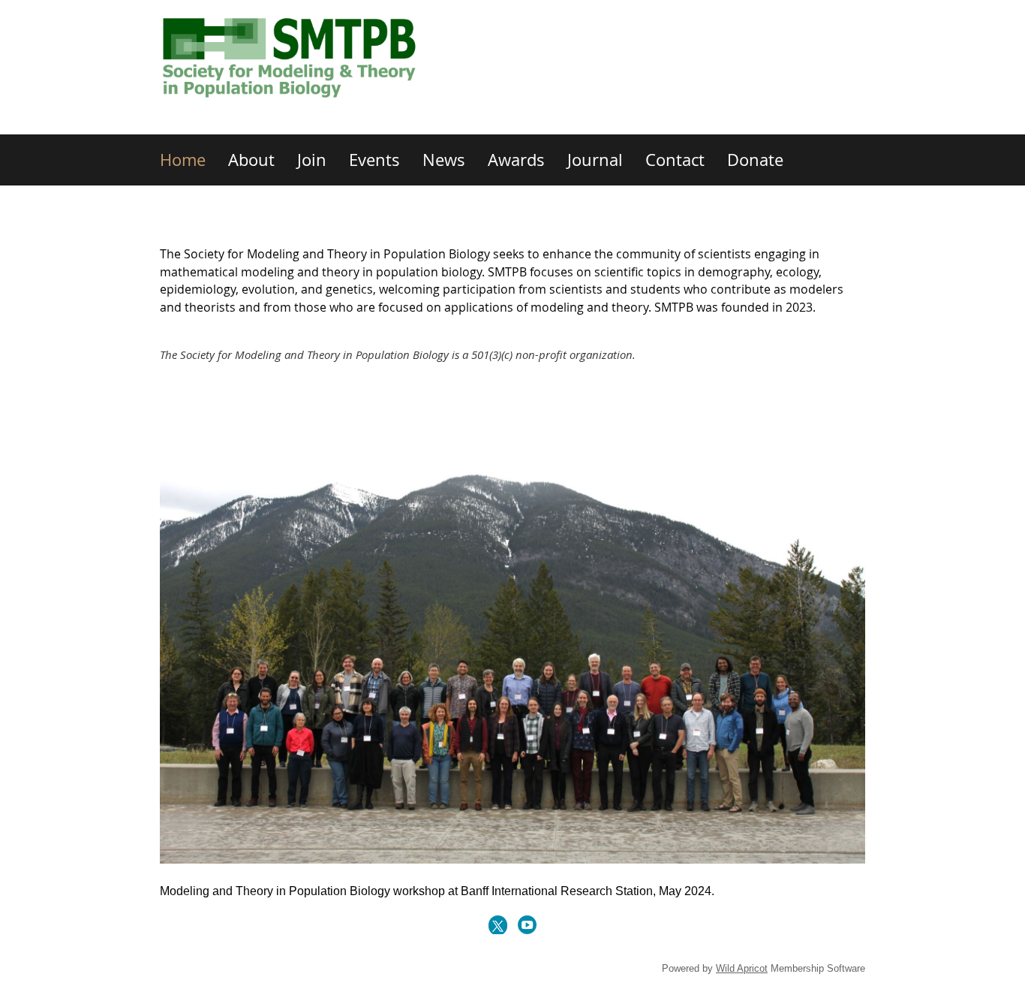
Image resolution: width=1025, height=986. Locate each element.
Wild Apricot (742, 968)
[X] (497, 924)
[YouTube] (527, 924)
